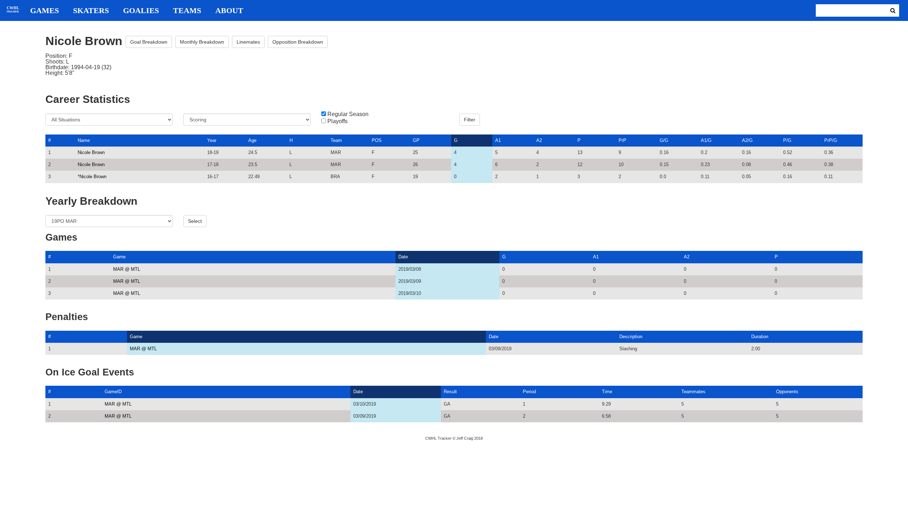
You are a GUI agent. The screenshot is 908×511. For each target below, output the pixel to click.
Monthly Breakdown (202, 42)
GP (416, 140)
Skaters (91, 11)
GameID (113, 391)
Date (403, 256)
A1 (498, 140)
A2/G (747, 140)
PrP (622, 140)
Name (84, 140)
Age (252, 140)
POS (377, 140)
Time (607, 391)
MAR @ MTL (126, 269)
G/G (664, 140)
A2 (539, 140)
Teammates (693, 391)
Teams (187, 11)
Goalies (141, 11)
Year (211, 140)
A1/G (706, 140)
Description (630, 336)
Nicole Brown (91, 152)
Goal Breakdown (148, 42)
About (229, 11)
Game (119, 256)
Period (529, 391)
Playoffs (337, 121)
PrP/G (830, 140)
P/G (787, 140)
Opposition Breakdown (297, 42)
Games (44, 11)
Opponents (787, 391)
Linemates (248, 42)
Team (336, 140)
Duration (759, 336)
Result (450, 391)
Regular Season (348, 114)
